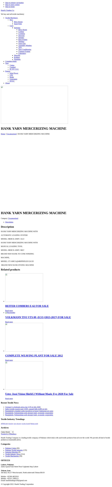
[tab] (58, 222)
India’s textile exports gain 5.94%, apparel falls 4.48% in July (26, 409)
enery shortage (17, 423)
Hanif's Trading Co (7, 10)
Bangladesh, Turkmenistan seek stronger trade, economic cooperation (29, 413)
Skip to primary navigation (14, 3)
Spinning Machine (11, 452)
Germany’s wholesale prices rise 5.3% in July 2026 (22, 407)
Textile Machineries (12, 456)
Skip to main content (12, 5)
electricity (10, 423)
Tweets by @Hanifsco (8, 434)
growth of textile (26, 423)
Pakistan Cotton (10, 448)
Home (3, 134)
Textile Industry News (13, 454)
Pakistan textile (34, 423)
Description (9, 222)
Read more (9, 311)
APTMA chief (4, 423)
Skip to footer (10, 7)
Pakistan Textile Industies (14, 450)
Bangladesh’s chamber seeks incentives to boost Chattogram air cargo (29, 411)
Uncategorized (11, 134)
